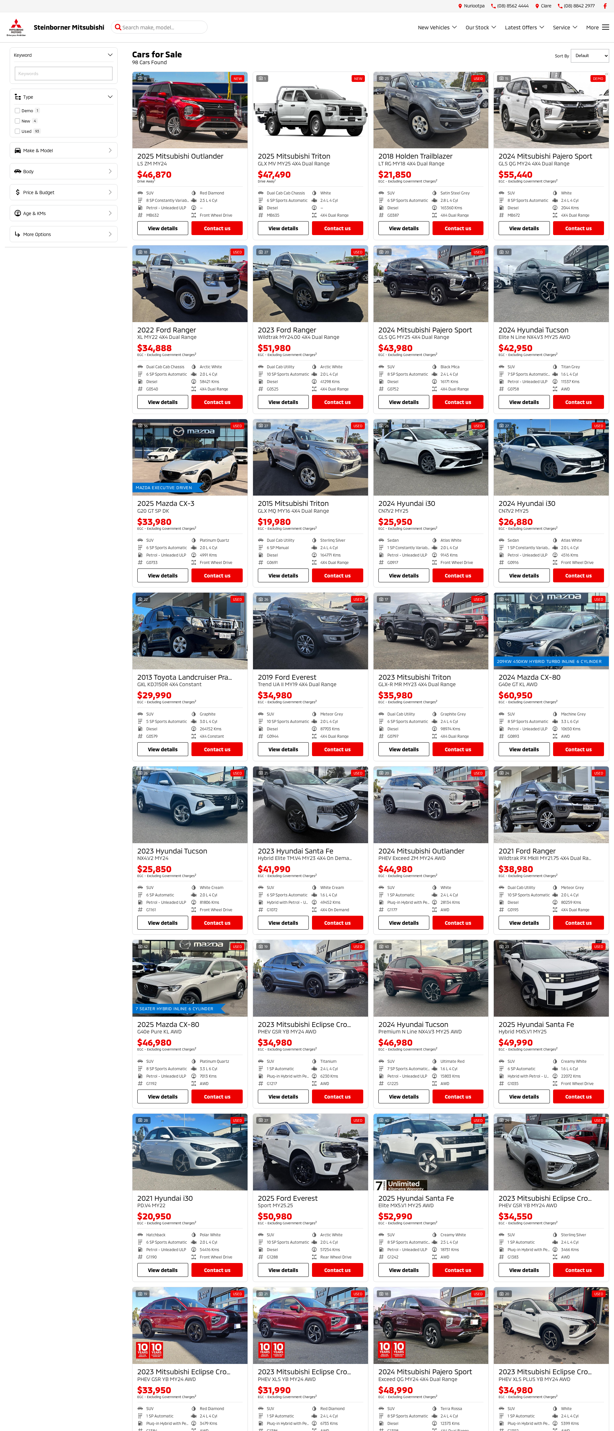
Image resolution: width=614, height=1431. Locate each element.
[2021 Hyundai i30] (190, 1152)
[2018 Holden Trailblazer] (431, 110)
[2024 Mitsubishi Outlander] (431, 804)
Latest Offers (521, 27)
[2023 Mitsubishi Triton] (431, 631)
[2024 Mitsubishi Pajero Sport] (551, 110)
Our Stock (477, 27)
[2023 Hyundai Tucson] (190, 804)
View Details (163, 228)
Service (561, 27)
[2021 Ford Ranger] (551, 804)
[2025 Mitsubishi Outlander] (190, 110)
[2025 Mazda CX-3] (190, 457)
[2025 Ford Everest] (310, 1152)
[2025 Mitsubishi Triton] (310, 110)
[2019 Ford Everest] (310, 631)
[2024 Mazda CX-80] (551, 631)
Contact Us (217, 228)
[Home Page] (16, 27)
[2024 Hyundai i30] (431, 457)
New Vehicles (434, 27)
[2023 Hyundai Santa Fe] (310, 804)
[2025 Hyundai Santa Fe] (551, 978)
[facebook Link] (605, 6)
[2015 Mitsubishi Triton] (310, 457)
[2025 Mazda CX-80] (190, 978)
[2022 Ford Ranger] (190, 283)
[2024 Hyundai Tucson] (551, 283)
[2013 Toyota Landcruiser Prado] (190, 631)
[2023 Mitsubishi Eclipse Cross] (310, 978)
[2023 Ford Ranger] (310, 283)
